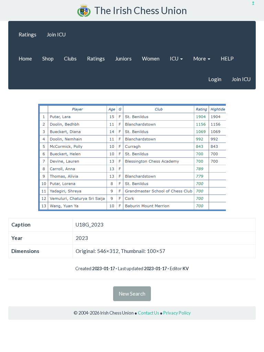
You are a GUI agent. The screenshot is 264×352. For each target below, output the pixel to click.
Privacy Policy (177, 313)
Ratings (27, 34)
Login (214, 79)
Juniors (123, 58)
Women (151, 58)
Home (25, 58)
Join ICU (56, 34)
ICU (174, 58)
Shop (48, 58)
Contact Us (148, 313)
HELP (227, 58)
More (200, 58)
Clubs (70, 58)
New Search (132, 293)
